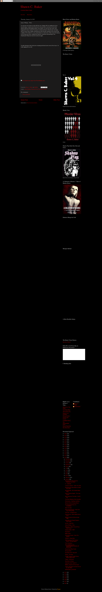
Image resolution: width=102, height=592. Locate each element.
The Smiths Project (42, 89)
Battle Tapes (68, 533)
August (67, 466)
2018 (65, 448)
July (66, 468)
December (67, 459)
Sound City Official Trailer (70, 549)
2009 (65, 577)
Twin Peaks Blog (66, 409)
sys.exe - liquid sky (69, 523)
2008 (65, 579)
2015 (65, 453)
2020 (65, 444)
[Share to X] (44, 87)
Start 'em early (68, 507)
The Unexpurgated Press (66, 423)
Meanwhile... (30, 14)
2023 (65, 439)
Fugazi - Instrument (69, 559)
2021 (65, 442)
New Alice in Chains (69, 561)
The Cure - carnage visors (71, 512)
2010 (65, 576)
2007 (65, 581)
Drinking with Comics (65, 418)
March (66, 475)
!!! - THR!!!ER (68, 483)
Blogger (59, 589)
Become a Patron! (67, 342)
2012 (65, 572)
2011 (65, 574)
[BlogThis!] (42, 87)
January (67, 479)
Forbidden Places (66, 420)
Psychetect (67, 531)
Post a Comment (26, 94)
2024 (65, 437)
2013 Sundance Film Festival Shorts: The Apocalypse (71, 541)
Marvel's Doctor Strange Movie (72, 503)
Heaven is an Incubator (66, 414)
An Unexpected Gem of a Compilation (70, 505)
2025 (65, 435)
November (67, 460)
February (67, 477)
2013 (65, 457)
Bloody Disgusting (67, 426)
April (66, 473)
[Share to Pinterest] (46, 87)
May (66, 471)
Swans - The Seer (69, 554)
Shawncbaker (77, 406)
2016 (65, 452)
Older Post (56, 100)
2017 (65, 450)
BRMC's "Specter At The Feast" (72, 564)
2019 (65, 446)
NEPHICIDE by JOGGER (70, 569)
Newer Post (24, 100)
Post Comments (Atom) (32, 102)
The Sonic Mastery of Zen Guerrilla (73, 499)
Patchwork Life (34, 89)
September (68, 464)
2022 (65, 441)
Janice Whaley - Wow (70, 525)
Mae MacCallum (66, 427)
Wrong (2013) (68, 550)
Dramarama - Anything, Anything (72, 501)
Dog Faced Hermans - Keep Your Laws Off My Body (72, 510)
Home (40, 100)
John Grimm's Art (66, 411)
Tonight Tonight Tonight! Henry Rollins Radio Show (72, 557)
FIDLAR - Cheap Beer (70, 538)
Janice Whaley (27, 89)
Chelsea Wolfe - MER (70, 529)
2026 (65, 433)
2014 (65, 455)
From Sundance (68, 543)
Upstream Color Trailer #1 (71, 562)
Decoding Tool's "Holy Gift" (71, 552)
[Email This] (41, 87)
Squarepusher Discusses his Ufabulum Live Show (71, 481)
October (67, 462)
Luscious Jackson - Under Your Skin (73, 485)
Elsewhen (23, 14)
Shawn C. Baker (31, 6)
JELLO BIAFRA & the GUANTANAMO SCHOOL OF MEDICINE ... (72, 546)
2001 (65, 583)
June (66, 470)
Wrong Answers (66, 416)
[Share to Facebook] (45, 87)
